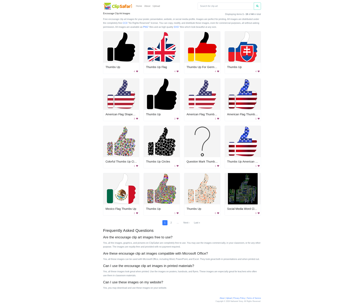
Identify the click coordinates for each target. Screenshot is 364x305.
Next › (186, 222)
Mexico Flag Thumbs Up (121, 208)
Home (139, 6)
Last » (197, 222)
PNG (146, 27)
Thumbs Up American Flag (244, 161)
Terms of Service (254, 298)
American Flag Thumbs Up (203, 114)
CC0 (125, 23)
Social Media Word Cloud (243, 208)
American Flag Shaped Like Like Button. (131, 114)
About (147, 6)
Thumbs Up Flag (156, 67)
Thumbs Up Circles (158, 161)
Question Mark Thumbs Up (204, 161)
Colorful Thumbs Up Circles (123, 161)
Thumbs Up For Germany (203, 67)
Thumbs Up (113, 67)
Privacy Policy (239, 298)
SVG (176, 27)
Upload (156, 6)
